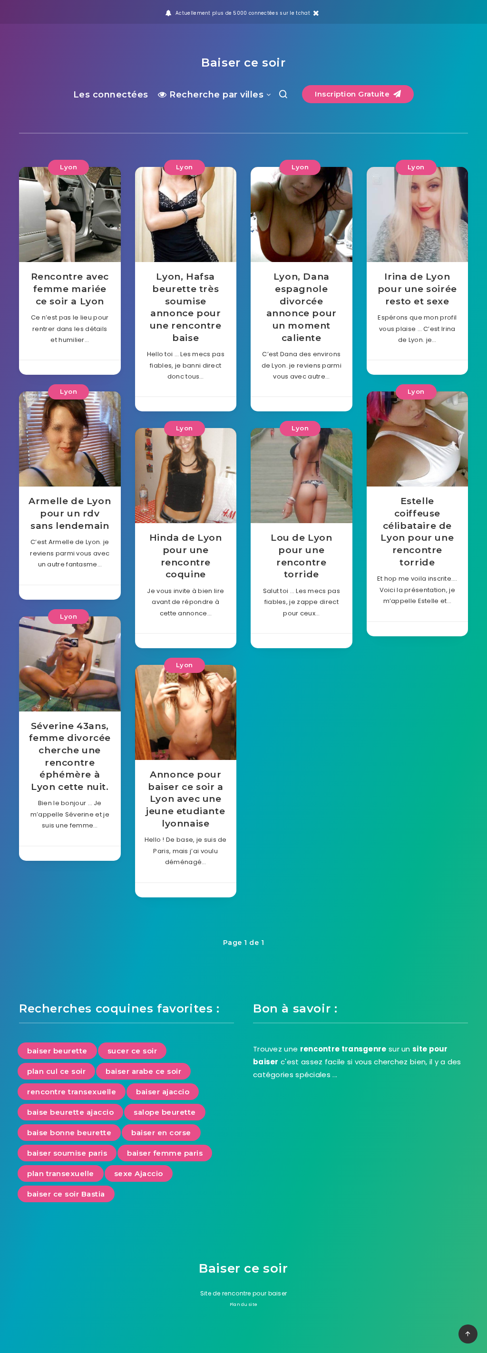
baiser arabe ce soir (143, 1071)
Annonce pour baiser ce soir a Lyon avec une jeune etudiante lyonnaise (185, 799)
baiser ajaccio (162, 1091)
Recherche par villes (215, 94)
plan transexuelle (60, 1173)
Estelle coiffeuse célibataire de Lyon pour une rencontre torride (417, 531)
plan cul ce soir (56, 1071)
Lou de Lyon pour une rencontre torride (301, 556)
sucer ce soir (132, 1050)
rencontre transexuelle (71, 1091)
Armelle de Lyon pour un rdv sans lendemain (70, 513)
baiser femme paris (165, 1153)
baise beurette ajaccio (70, 1112)
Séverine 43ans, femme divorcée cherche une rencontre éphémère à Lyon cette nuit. (70, 756)
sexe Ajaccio (138, 1173)
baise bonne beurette (69, 1132)
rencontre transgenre (343, 1049)
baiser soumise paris (67, 1153)
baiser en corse (161, 1132)
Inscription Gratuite (353, 93)
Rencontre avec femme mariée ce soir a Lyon (70, 288)
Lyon (68, 167)
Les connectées (110, 94)
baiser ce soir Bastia (66, 1193)
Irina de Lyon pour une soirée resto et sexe (417, 288)
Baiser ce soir (243, 62)
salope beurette (165, 1112)
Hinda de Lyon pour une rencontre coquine (185, 556)
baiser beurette (57, 1050)
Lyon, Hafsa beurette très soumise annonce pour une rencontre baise (186, 307)
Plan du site (244, 1304)
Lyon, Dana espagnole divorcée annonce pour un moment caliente (301, 307)
